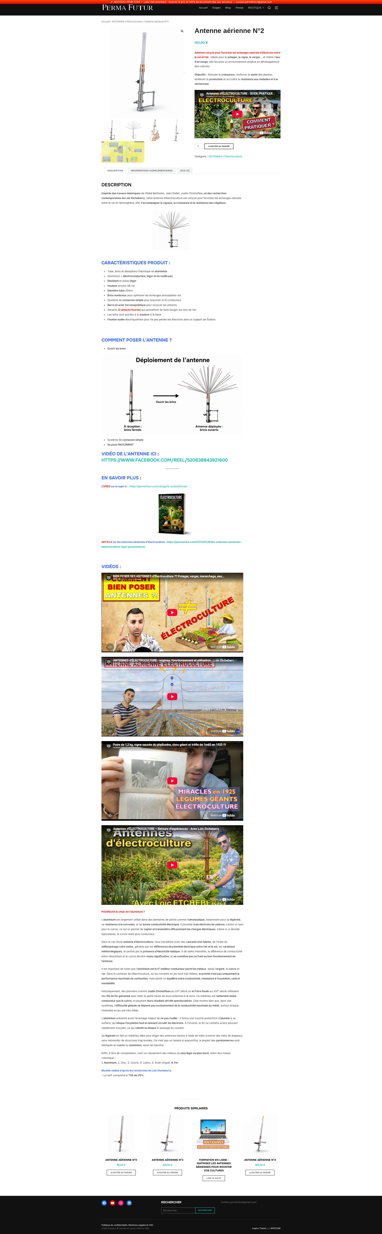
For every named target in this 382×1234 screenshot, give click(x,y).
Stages (216, 7)
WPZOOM (276, 1228)
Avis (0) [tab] (185, 170)
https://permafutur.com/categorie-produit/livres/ (158, 486)
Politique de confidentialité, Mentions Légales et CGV (127, 1225)
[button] (182, 31)
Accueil (203, 7)
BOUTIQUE (254, 7)
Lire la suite (214, 1178)
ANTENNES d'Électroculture (127, 21)
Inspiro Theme (259, 1228)
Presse (239, 7)
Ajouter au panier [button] (121, 1172)
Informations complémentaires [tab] (152, 170)
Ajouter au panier (218, 146)
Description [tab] (115, 170)
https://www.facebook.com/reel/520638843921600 (164, 460)
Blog (228, 7)
